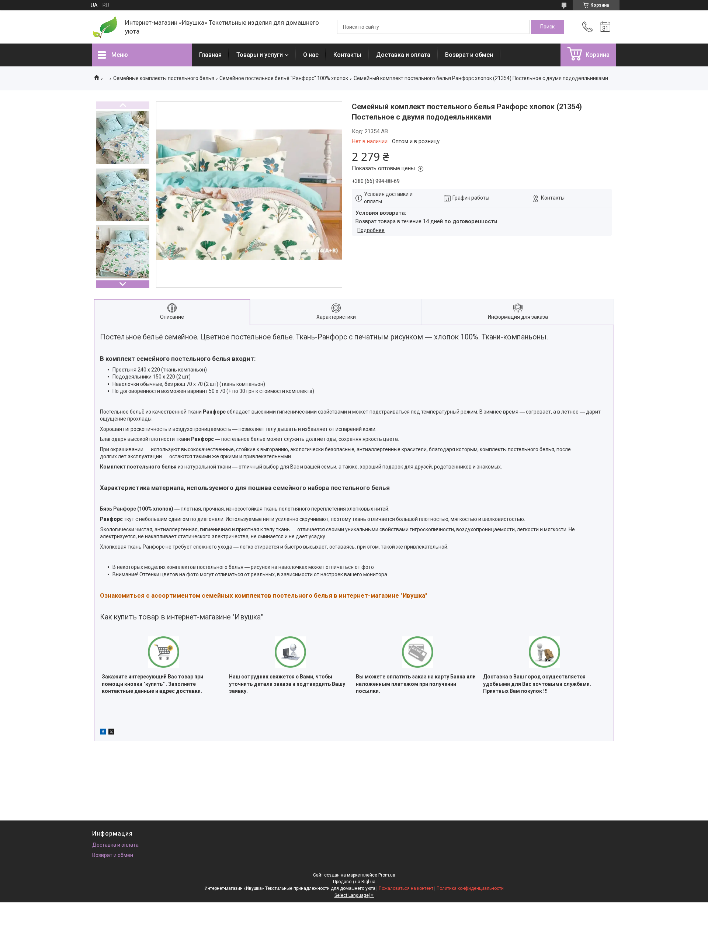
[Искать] (547, 27)
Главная (210, 54)
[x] (111, 733)
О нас (311, 54)
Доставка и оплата (403, 54)
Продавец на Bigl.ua (354, 881)
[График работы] (605, 27)
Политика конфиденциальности (470, 888)
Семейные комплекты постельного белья (163, 78)
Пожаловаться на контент (406, 888)
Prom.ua (386, 875)
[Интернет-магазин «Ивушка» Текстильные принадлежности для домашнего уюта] (104, 27)
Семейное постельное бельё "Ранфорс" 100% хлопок (283, 78)
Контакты (347, 54)
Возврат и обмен (469, 54)
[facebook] (103, 733)
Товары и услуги (259, 54)
